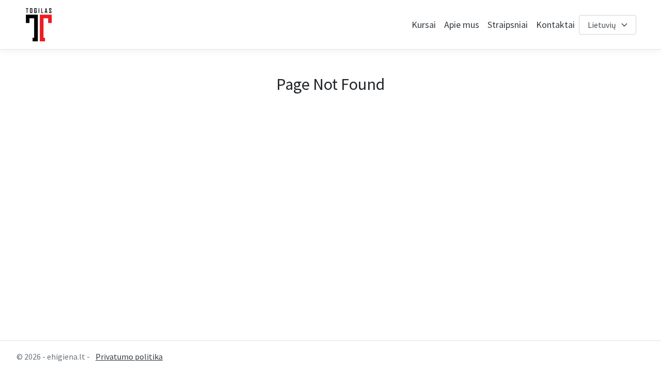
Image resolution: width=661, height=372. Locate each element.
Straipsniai (507, 24)
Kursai (424, 24)
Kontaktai (555, 24)
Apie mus (461, 24)
